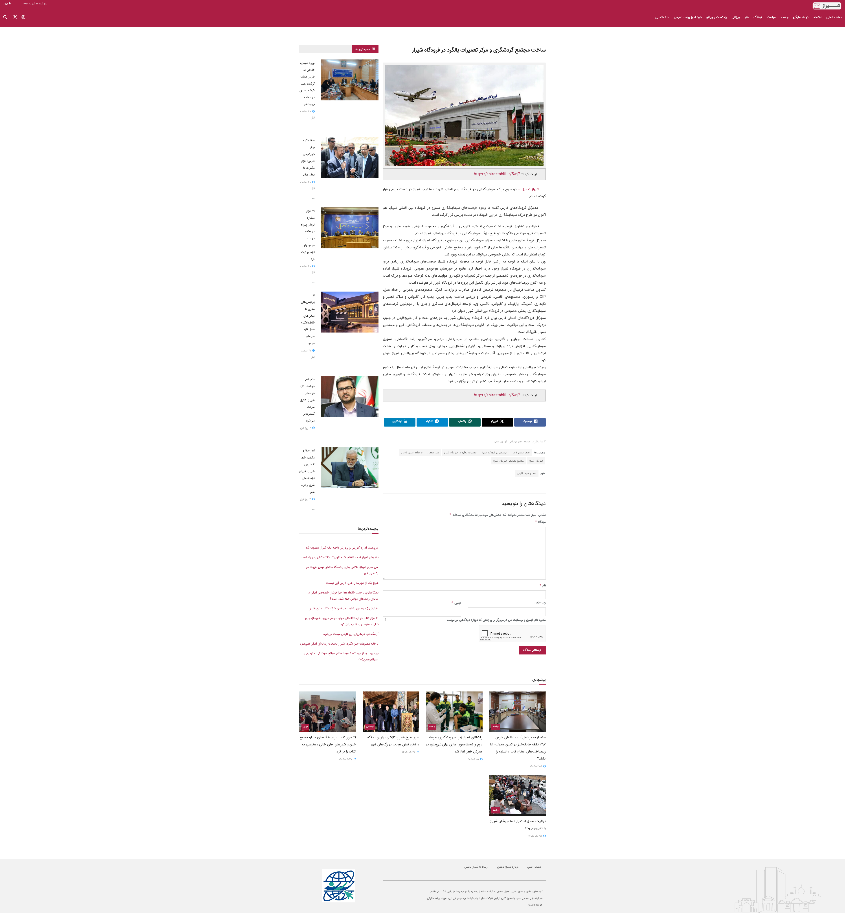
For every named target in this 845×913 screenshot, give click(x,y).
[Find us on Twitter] (15, 17)
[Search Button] (5, 17)
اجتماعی (370, 727)
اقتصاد (817, 17)
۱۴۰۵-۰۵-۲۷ (346, 759)
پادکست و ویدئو (716, 17)
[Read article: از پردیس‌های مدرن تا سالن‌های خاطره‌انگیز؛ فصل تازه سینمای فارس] (349, 312)
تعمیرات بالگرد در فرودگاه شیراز (460, 453)
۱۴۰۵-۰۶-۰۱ (536, 766)
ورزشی (735, 17)
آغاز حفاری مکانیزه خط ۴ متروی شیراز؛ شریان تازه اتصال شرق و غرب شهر (307, 471)
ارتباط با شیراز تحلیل (476, 867)
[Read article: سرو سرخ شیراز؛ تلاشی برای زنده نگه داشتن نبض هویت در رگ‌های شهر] (391, 711)
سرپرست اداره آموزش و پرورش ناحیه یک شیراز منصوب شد (341, 548)
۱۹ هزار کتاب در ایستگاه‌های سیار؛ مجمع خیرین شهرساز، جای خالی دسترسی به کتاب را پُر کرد (328, 745)
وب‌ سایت (540, 602)
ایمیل (456, 603)
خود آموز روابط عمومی (688, 17)
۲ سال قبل (540, 441)
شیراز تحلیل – (528, 189)
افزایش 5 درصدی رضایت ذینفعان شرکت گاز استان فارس (343, 608)
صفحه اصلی (834, 17)
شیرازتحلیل (433, 453)
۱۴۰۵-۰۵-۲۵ (535, 836)
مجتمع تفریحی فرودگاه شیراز (508, 461)
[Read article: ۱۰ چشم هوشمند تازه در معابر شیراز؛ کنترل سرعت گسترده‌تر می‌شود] (349, 396)
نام (542, 585)
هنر (747, 17)
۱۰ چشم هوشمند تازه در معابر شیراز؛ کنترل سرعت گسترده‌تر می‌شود (307, 400)
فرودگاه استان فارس (411, 453)
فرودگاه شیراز (536, 461)
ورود (6, 4)
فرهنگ (757, 17)
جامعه (784, 17)
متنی (497, 441)
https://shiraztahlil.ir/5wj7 (497, 174)
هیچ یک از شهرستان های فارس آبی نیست (352, 583)
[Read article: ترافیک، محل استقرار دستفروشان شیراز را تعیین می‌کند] (517, 795)
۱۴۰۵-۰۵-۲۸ (409, 752)
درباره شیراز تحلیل (507, 867)
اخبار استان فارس (521, 453)
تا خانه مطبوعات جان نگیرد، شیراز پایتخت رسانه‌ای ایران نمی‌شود (339, 644)
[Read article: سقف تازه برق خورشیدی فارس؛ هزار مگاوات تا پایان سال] (349, 157)
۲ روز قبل (306, 428)
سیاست (771, 17)
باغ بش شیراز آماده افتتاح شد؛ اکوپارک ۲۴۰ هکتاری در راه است (339, 557)
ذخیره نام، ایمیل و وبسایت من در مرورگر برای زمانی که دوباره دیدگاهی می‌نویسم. (496, 620)
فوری (504, 441)
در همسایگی (800, 17)
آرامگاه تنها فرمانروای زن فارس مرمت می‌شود (350, 634)
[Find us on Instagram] (23, 17)
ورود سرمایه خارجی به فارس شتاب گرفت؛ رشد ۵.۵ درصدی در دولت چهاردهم (307, 84)
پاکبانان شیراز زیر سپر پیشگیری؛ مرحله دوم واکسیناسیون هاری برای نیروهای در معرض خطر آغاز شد (454, 745)
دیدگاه (540, 522)
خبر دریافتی (515, 441)
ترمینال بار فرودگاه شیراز (494, 453)
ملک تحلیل (662, 17)
